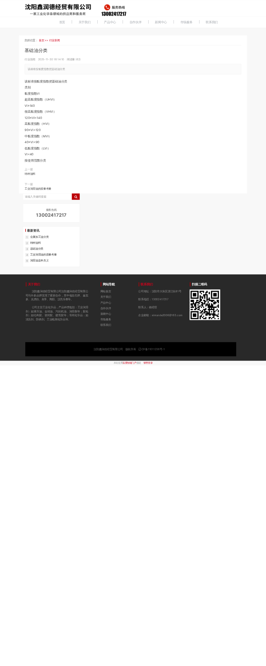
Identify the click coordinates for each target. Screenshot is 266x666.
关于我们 (85, 22)
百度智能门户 (129, 363)
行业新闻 (54, 40)
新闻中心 (161, 22)
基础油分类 (36, 248)
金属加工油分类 (39, 236)
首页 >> (44, 40)
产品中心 (110, 22)
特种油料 (30, 173)
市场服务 (186, 22)
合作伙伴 (136, 22)
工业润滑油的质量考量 (38, 188)
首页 (62, 22)
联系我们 (212, 22)
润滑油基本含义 (39, 260)
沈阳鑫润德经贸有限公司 (129, 349)
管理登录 (147, 363)
